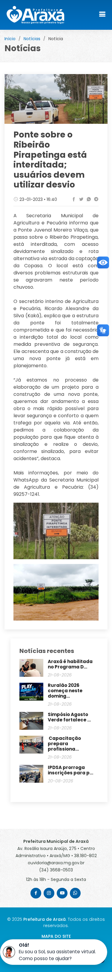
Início (10, 39)
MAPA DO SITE (56, 936)
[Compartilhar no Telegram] (95, 199)
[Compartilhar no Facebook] (73, 199)
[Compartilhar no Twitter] (80, 199)
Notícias (32, 39)
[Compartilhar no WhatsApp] (88, 199)
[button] (53, 952)
